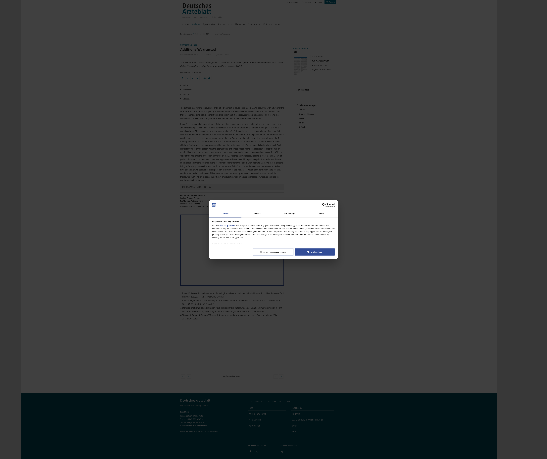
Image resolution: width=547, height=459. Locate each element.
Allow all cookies (314, 252)
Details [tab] (257, 213)
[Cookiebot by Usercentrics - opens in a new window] (322, 205)
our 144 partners (227, 226)
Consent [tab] (225, 213)
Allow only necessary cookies (273, 252)
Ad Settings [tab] (289, 213)
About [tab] (321, 213)
